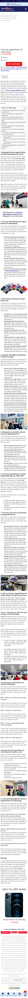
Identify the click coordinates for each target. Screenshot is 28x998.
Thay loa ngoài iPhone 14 (14, 90)
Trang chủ (3, 15)
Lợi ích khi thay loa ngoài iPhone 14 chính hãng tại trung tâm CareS (14, 142)
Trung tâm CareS (18, 979)
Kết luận (3, 148)
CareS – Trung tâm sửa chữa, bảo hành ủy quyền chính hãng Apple (14, 136)
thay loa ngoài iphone (12, 270)
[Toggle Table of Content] (24, 108)
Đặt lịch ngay (14, 64)
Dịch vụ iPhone (9, 15)
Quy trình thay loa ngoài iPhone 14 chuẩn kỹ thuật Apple (14, 139)
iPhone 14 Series (5, 70)
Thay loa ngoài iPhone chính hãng (12, 69)
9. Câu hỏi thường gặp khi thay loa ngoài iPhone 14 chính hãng (13, 145)
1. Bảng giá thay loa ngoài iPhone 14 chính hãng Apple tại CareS (13, 111)
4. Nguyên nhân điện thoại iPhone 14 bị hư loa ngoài (12, 119)
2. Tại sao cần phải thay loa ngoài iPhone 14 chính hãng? (12, 114)
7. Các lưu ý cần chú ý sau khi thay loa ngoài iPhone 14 (12, 130)
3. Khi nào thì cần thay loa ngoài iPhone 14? (12, 117)
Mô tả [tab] (5, 77)
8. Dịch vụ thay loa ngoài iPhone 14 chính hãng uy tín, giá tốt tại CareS (13, 133)
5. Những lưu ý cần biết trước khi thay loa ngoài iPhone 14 (13, 123)
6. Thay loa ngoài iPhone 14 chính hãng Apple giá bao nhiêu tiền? (12, 126)
